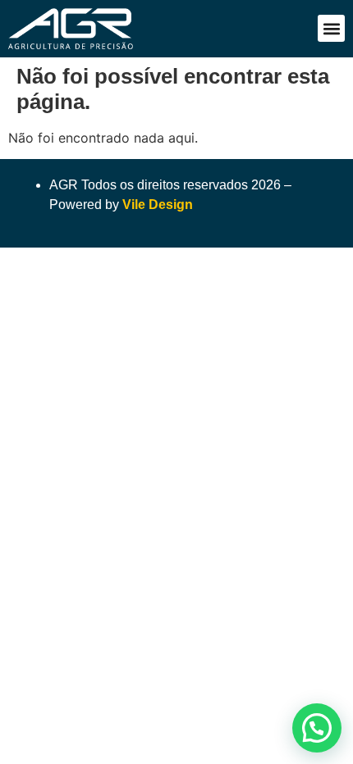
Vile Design (157, 204)
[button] (331, 28)
